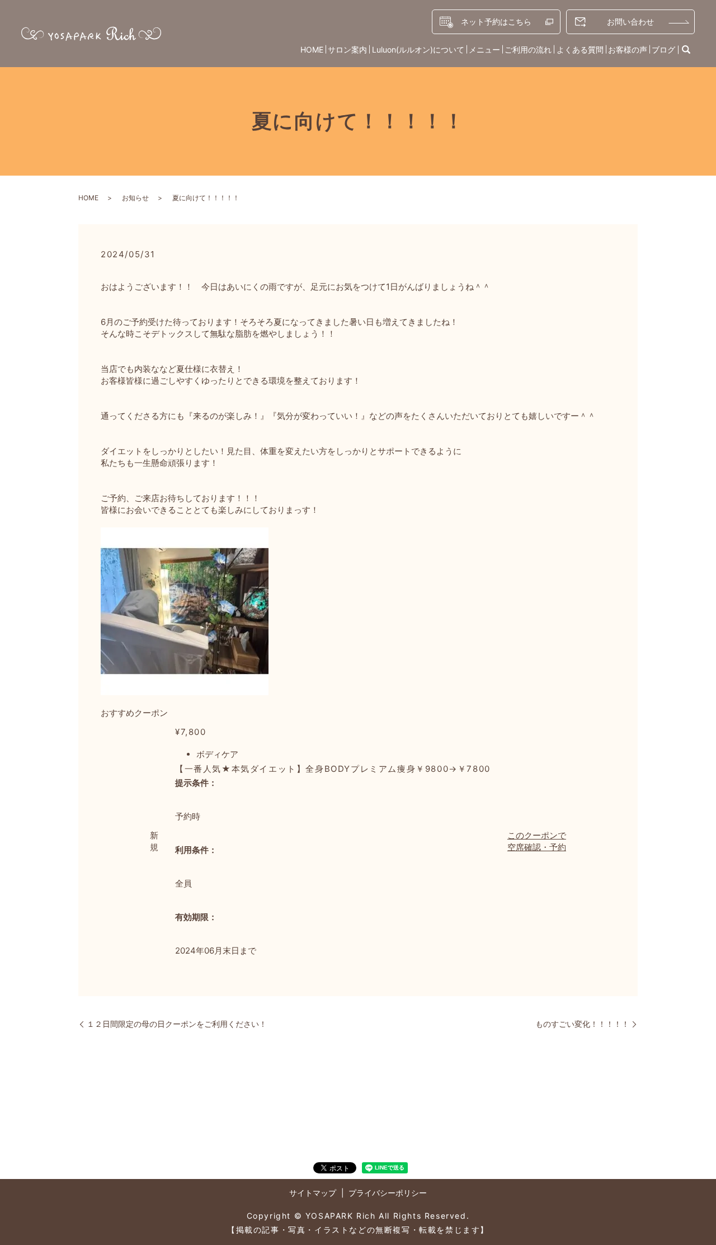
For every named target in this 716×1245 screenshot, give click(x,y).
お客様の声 (627, 49)
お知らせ (135, 198)
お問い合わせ (630, 21)
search (686, 49)
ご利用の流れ (528, 49)
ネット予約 (496, 21)
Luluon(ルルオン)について (418, 49)
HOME (311, 49)
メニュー (484, 49)
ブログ (663, 49)
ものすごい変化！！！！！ (582, 1024)
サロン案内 (347, 49)
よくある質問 (580, 49)
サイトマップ (312, 1192)
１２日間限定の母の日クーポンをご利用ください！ (177, 1024)
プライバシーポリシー (387, 1192)
